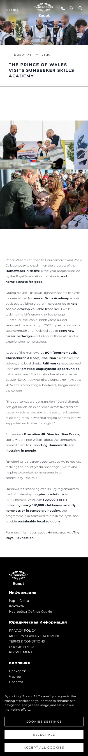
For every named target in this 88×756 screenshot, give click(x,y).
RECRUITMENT (20, 652)
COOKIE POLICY (22, 647)
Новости (16, 682)
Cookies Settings (44, 721)
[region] (44, 719)
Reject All (44, 734)
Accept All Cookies (44, 747)
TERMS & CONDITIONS (27, 641)
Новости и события (31, 55)
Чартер (15, 677)
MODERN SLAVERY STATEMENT (34, 636)
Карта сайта (19, 601)
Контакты (16, 606)
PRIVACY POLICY (22, 630)
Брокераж (17, 671)
